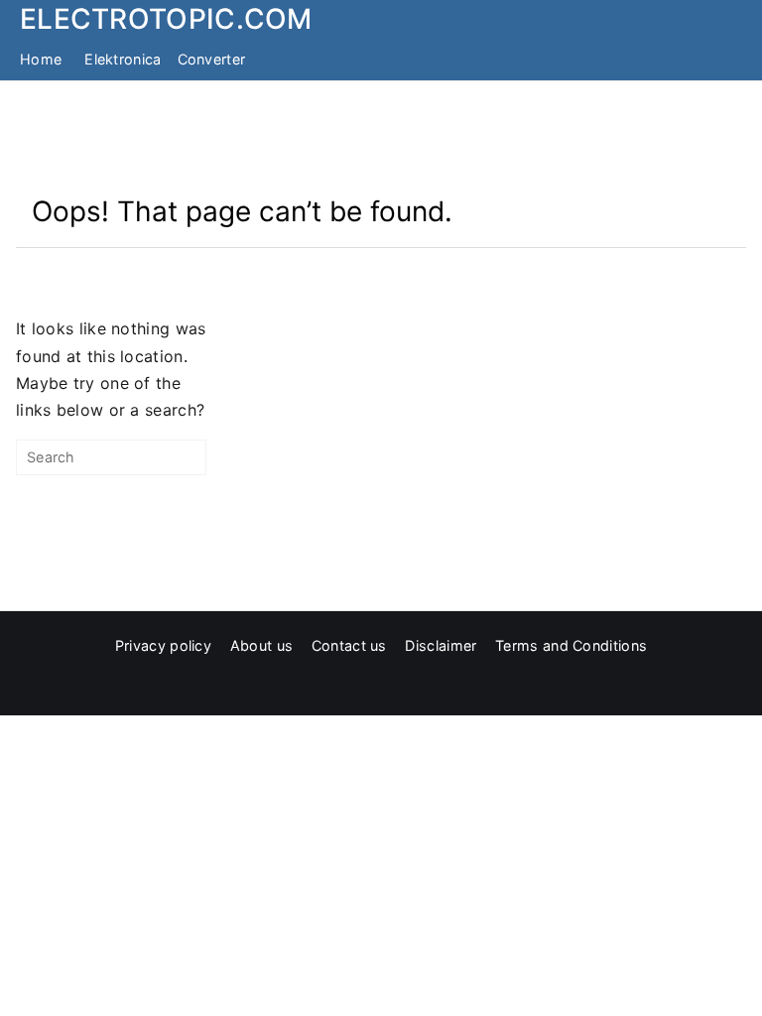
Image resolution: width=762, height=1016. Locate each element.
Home (41, 59)
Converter (212, 59)
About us (261, 645)
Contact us (349, 645)
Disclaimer (440, 645)
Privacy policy (163, 645)
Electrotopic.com (166, 19)
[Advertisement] (381, 137)
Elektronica (122, 59)
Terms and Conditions (571, 645)
